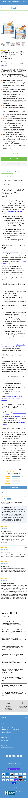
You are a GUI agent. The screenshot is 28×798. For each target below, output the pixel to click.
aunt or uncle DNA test (9, 252)
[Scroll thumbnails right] (26, 44)
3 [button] (14, 604)
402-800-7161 (4, 745)
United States (13, 763)
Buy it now (14, 158)
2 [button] (12, 604)
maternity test (7, 263)
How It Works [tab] (6, 184)
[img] (4, 496)
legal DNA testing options (11, 450)
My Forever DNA (8, 58)
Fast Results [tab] (18, 172)
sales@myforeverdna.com (7, 747)
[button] (4, 50)
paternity (24, 261)
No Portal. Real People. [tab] (9, 176)
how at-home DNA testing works (13, 342)
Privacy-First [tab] (6, 180)
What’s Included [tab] (18, 180)
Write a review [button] (14, 487)
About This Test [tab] (7, 172)
